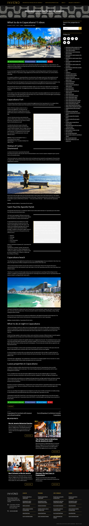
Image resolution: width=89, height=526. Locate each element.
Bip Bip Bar (18, 358)
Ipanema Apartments (70, 77)
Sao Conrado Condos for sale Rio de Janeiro (58, 509)
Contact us (68, 72)
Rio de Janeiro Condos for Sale (72, 130)
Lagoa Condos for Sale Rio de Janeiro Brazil (74, 509)
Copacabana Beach (39, 261)
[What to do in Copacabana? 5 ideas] (34, 43)
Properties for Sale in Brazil (72, 111)
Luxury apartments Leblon (71, 98)
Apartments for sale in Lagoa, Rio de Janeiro (73, 502)
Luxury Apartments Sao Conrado (73, 102)
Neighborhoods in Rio (28, 25)
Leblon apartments (70, 89)
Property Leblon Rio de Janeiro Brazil (27, 497)
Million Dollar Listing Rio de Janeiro (74, 106)
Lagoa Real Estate (70, 87)
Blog (67, 70)
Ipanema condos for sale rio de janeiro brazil (43, 509)
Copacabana (10, 406)
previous (19, 413)
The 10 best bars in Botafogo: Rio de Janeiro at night (47, 440)
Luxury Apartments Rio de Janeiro (73, 100)
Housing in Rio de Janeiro (71, 75)
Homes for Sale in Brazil (71, 73)
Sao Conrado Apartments (71, 133)
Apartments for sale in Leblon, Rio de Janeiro (27, 502)
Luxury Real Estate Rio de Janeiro (73, 105)
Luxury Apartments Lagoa (71, 97)
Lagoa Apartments (70, 83)
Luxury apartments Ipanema (72, 95)
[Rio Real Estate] (13, 2)
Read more (28, 435)
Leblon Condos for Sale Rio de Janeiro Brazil (28, 509)
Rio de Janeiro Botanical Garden (20, 423)
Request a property (70, 128)
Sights (34, 25)
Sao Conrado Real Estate (71, 137)
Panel (67, 109)
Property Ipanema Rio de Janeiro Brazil (43, 497)
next (49, 413)
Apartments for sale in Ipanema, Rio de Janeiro (42, 502)
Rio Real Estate (69, 131)
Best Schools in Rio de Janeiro (20, 473)
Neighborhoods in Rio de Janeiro (73, 108)
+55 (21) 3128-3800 (14, 510)
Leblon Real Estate (70, 94)
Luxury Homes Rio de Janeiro (72, 103)
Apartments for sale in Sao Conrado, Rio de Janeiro (58, 502)
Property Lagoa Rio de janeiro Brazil (73, 497)
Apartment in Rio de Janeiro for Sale (74, 47)
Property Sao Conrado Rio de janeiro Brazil (58, 497)
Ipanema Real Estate (70, 81)
